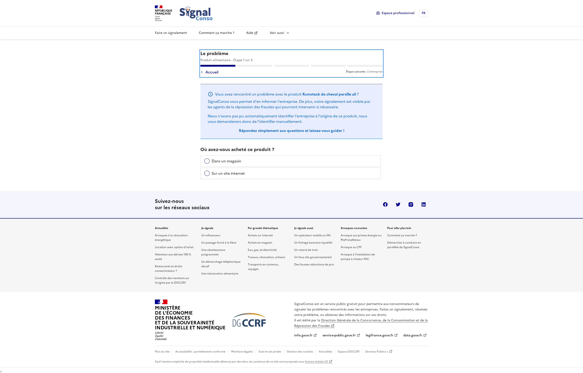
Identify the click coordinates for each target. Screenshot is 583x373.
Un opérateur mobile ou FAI (312, 235)
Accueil (211, 72)
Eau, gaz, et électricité (262, 250)
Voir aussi (277, 32)
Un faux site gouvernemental (313, 257)
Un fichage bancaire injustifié (313, 243)
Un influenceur (210, 235)
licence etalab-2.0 (316, 362)
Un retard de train (306, 250)
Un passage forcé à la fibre (218, 243)
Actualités (325, 352)
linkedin (423, 204)
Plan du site (162, 352)
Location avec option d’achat (174, 247)
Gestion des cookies (300, 352)
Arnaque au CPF (351, 247)
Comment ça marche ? (216, 32)
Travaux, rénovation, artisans (266, 257)
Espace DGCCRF (349, 352)
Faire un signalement (171, 32)
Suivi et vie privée (269, 352)
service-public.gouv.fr (339, 335)
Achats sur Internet (260, 235)
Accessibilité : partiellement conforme (200, 352)
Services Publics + (376, 352)
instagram (410, 204)
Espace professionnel (398, 13)
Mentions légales (242, 352)
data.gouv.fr (412, 335)
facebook (385, 204)
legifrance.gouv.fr (379, 335)
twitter (398, 204)
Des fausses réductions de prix (314, 264)
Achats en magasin (260, 243)
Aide (249, 32)
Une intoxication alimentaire (219, 274)
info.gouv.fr (303, 335)
